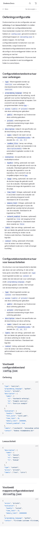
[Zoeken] (29, 3)
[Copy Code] (36, 384)
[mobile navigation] (35, 3)
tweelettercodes (23, 137)
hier (25, 105)
